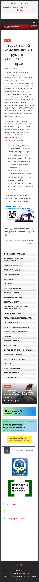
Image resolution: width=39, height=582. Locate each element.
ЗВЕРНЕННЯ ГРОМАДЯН (13, 355)
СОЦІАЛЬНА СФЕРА (11, 302)
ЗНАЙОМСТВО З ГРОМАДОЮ (15, 254)
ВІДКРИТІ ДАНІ (10, 345)
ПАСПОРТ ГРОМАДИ (12, 270)
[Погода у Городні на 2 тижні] (15, 519)
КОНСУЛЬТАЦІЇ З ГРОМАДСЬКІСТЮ (17, 332)
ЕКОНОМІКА (8, 284)
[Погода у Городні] (9, 504)
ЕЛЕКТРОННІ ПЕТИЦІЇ (12, 341)
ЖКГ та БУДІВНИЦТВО (12, 288)
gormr (17, 68)
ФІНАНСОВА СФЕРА (11, 293)
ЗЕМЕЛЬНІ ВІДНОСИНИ (13, 297)
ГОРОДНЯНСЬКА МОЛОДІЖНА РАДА (18, 318)
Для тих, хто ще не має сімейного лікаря (19, 242)
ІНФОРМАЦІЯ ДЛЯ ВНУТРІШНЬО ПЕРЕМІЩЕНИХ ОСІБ (16, 307)
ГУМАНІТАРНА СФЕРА (12, 313)
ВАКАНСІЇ (7, 336)
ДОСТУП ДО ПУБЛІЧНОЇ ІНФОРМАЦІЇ (18, 350)
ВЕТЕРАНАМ (8, 279)
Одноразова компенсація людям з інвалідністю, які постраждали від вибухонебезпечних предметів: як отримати (19, 393)
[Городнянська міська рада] (19, 26)
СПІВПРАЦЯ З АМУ (11, 377)
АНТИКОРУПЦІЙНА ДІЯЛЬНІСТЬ (16, 327)
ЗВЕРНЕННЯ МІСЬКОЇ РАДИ (14, 359)
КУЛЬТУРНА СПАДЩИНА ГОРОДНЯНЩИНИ (13, 259)
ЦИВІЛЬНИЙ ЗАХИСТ (12, 322)
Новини (7, 40)
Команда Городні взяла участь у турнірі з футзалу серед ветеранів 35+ (19, 232)
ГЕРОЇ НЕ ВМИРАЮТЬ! (12, 274)
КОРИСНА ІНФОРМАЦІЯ (13, 368)
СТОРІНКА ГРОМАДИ (12, 373)
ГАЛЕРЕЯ (7, 364)
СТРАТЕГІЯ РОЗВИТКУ (12, 265)
